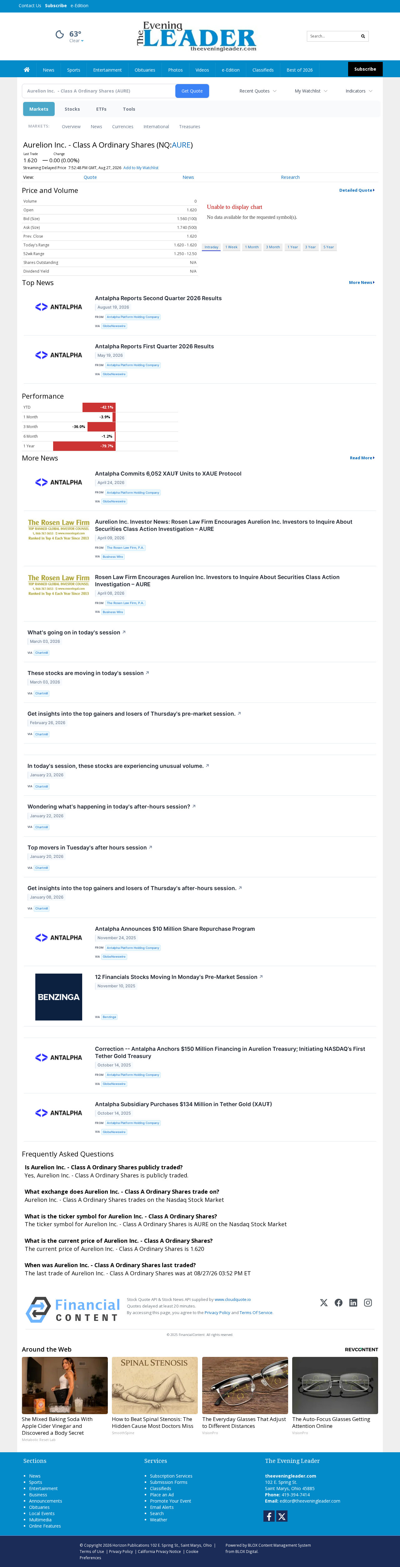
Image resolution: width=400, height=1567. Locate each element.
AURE (181, 144)
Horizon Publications (130, 1545)
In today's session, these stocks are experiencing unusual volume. (119, 766)
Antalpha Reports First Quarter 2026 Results (154, 346)
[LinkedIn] (353, 1309)
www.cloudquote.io (233, 1299)
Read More (361, 458)
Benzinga (109, 1017)
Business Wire (113, 556)
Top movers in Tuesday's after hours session (90, 847)
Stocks (72, 109)
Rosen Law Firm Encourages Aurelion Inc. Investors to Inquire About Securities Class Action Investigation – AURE (217, 580)
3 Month (273, 246)
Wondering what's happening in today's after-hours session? (112, 806)
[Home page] (195, 36)
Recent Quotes (254, 91)
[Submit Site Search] (363, 36)
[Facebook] (338, 1309)
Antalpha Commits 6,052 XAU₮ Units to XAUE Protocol (168, 473)
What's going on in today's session (77, 632)
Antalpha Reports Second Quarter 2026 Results (158, 298)
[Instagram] (368, 1309)
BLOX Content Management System (279, 1545)
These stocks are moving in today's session (89, 673)
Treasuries (189, 126)
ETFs (101, 109)
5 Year (328, 246)
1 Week (231, 246)
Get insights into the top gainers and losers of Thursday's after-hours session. (135, 888)
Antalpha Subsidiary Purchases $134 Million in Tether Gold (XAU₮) (183, 1104)
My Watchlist (308, 91)
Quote (90, 177)
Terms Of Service (256, 1312)
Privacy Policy (217, 1312)
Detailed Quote (355, 190)
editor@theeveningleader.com (310, 1501)
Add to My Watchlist (140, 167)
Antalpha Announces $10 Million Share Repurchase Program (175, 928)
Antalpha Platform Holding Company (133, 317)
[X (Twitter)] (324, 1309)
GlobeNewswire (114, 326)
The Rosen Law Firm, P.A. (125, 547)
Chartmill (41, 652)
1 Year (293, 246)
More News (360, 282)
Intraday (211, 246)
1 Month (252, 246)
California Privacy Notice (159, 1551)
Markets (38, 109)
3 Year (310, 246)
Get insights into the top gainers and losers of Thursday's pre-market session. (135, 713)
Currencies (122, 126)
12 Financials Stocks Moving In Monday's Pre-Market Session (179, 977)
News (96, 126)
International (156, 126)
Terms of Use (92, 1551)
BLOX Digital (246, 1551)
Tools (129, 109)
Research (290, 177)
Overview (71, 126)
